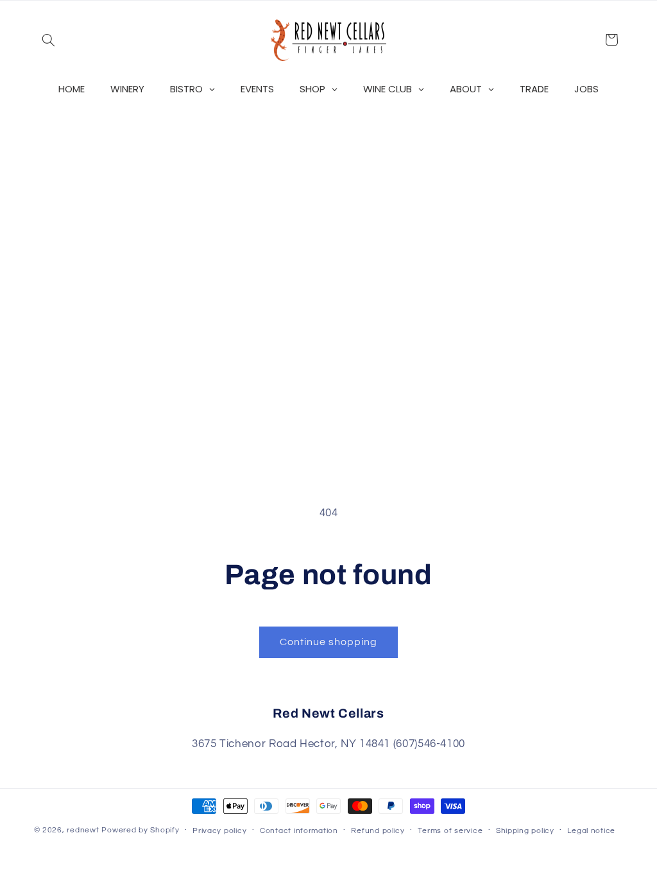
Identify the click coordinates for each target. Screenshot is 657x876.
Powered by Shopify (140, 830)
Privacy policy (219, 830)
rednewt (83, 830)
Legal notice (591, 830)
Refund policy (378, 830)
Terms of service (450, 830)
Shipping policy (525, 830)
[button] (49, 40)
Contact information (299, 830)
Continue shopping (329, 642)
